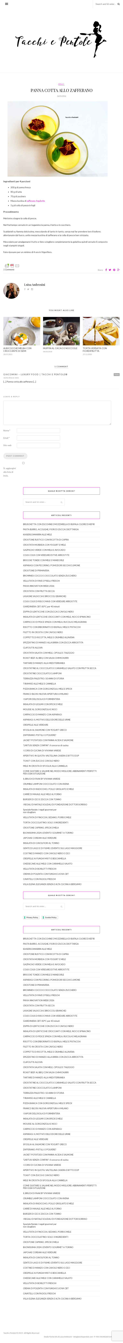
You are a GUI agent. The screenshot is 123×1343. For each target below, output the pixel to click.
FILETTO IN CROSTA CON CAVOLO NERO (43, 632)
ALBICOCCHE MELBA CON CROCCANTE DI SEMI (17, 349)
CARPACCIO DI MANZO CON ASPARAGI (42, 714)
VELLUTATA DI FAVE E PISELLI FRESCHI (41, 580)
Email (6, 438)
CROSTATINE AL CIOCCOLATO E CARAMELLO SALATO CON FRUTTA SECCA (59, 668)
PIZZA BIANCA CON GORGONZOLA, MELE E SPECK (47, 688)
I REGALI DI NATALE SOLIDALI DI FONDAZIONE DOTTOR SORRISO (55, 804)
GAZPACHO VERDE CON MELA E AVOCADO (44, 550)
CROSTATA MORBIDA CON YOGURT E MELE (44, 544)
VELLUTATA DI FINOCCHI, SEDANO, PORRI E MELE (47, 817)
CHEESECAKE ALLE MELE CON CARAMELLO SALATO (47, 863)
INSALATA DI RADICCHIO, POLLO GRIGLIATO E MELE (48, 789)
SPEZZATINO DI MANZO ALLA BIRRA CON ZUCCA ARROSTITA (53, 642)
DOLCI (61, 84)
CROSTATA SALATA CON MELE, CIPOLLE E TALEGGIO (48, 652)
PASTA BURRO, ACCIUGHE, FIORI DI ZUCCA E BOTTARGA (51, 529)
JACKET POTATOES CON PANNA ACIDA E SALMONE (48, 740)
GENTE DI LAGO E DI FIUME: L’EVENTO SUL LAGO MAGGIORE (52, 848)
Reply (117, 374)
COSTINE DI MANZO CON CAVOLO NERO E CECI (46, 853)
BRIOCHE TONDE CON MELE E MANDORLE (43, 560)
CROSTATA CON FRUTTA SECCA (39, 591)
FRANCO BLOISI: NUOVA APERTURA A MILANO (45, 694)
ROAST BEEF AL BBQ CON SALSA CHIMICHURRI (46, 658)
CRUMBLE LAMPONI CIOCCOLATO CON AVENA (46, 784)
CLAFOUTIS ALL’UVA (33, 647)
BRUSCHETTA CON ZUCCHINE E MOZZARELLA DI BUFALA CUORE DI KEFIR (59, 524)
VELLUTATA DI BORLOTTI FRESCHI (39, 868)
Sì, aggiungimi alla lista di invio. (9, 472)
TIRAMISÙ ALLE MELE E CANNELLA (39, 683)
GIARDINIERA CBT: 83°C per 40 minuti (41, 606)
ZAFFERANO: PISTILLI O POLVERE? (39, 735)
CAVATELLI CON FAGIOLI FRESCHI (39, 879)
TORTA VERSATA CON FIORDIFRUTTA (95, 349)
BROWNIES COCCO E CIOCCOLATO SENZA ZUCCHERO (50, 575)
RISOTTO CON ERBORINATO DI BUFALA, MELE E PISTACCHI (52, 627)
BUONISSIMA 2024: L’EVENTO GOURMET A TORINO (48, 832)
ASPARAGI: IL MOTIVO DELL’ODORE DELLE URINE (46, 719)
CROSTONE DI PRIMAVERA (36, 570)
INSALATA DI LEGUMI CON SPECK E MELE (43, 704)
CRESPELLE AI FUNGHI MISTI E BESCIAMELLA (44, 858)
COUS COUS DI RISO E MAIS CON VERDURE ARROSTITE (50, 601)
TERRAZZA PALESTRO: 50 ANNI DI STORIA (43, 678)
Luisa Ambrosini (34, 285)
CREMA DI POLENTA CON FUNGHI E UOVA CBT (46, 874)
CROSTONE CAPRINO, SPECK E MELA (41, 827)
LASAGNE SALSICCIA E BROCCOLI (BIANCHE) (44, 596)
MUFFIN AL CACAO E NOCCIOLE (60, 348)
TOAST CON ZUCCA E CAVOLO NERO (41, 760)
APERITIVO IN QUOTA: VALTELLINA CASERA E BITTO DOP (51, 755)
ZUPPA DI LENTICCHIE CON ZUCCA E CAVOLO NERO (48, 611)
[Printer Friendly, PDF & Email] (12, 265)
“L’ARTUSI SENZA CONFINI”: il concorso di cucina (45, 745)
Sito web (7, 445)
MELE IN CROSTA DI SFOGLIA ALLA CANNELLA (45, 766)
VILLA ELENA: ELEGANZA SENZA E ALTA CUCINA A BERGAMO (52, 884)
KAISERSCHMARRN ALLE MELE (37, 534)
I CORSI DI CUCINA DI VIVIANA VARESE (42, 750)
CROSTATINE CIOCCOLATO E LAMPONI (42, 673)
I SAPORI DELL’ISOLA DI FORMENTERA (41, 699)
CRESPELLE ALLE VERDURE (35, 724)
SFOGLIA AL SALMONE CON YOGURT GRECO (45, 730)
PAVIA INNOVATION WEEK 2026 (38, 586)
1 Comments (8, 269)
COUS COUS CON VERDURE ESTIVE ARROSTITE (46, 555)
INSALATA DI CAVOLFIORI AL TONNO (41, 843)
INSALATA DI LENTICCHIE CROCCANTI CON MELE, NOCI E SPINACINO (57, 616)
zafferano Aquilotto (36, 201)
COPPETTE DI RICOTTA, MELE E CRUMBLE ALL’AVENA (48, 637)
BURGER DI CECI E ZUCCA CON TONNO (42, 799)
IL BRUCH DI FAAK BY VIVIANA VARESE (41, 778)
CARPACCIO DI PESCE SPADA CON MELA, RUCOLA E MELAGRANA (55, 622)
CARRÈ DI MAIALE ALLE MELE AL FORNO (42, 794)
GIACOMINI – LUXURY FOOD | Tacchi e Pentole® (35, 374)
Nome (6, 430)
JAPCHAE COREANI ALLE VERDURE (40, 838)
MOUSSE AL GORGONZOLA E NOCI (40, 709)
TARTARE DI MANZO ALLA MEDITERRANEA (44, 663)
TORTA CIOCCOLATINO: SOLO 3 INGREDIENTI (45, 822)
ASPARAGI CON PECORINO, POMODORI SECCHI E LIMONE (51, 565)
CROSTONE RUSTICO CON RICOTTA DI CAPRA (46, 539)
